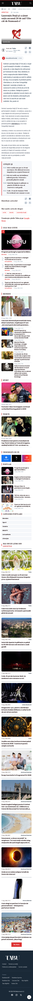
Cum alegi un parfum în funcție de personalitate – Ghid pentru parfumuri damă (14, 905)
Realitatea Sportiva (17, 977)
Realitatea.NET (6, 977)
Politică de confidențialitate (9, 967)
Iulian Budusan (27, 705)
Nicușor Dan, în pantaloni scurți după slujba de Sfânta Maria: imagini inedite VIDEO (18, 266)
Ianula (11, 212)
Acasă (4, 9)
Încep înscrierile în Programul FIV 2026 (16, 775)
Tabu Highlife (25, 980)
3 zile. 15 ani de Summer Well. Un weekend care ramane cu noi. (18, 192)
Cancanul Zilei (15, 980)
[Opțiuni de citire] (29, 997)
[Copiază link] (25, 48)
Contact (4, 964)
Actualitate (8, 261)
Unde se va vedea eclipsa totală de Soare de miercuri (15, 873)
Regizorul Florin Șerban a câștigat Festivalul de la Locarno (16, 258)
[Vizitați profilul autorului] (3, 50)
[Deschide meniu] (3, 3)
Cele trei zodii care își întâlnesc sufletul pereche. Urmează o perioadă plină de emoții (17, 177)
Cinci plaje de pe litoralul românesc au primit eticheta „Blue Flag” (16, 938)
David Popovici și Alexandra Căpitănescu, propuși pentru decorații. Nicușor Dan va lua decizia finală (22, 334)
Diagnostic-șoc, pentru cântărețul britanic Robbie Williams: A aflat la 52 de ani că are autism (16, 710)
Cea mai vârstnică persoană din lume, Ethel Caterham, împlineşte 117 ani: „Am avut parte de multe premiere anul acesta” (16, 324)
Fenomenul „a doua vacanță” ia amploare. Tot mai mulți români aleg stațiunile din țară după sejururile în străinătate (15, 841)
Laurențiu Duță (21, 212)
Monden (4, 254)
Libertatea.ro (15, 124)
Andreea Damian (26, 772)
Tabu (14, 48)
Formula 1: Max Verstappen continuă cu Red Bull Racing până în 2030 (15, 408)
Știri (9, 9)
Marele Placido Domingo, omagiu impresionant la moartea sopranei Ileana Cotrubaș (20, 345)
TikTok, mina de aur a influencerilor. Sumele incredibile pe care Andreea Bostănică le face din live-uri (17, 276)
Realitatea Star (6, 980)
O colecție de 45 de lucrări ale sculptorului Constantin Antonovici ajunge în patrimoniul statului (22, 357)
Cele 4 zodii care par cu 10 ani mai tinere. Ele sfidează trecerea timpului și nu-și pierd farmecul (18, 170)
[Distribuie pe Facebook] (30, 48)
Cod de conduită (23, 967)
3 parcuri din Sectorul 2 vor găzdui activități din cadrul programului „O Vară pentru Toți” (17, 284)
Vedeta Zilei (14, 983)
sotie (4, 212)
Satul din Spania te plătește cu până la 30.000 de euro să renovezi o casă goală (17, 185)
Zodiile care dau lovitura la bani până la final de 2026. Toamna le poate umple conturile (16, 743)
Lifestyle (14, 9)
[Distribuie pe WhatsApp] (25, 52)
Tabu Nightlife (5, 983)
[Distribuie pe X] (30, 52)
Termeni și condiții (13, 964)
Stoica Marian (27, 900)
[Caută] (30, 3)
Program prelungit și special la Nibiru (15, 252)
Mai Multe (17, 944)
